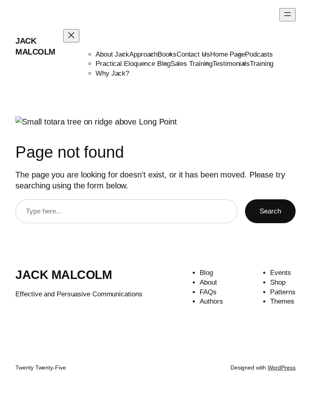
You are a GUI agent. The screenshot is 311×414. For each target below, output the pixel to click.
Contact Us (193, 54)
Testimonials (231, 64)
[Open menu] (287, 14)
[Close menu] (71, 35)
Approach (143, 54)
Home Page (227, 54)
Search (270, 211)
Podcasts (259, 54)
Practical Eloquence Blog (133, 64)
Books (167, 54)
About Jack (112, 54)
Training (261, 64)
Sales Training (191, 64)
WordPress (282, 367)
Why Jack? (112, 73)
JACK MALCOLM (63, 274)
